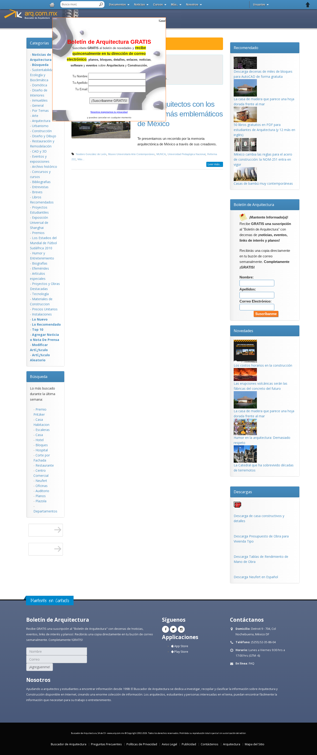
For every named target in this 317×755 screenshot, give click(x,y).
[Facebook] (165, 629)
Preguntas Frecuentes (106, 744)
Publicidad (189, 744)
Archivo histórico (44, 166)
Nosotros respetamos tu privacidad (109, 112)
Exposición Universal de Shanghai (39, 222)
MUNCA (161, 154)
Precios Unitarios (45, 309)
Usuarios (259, 4)
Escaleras (43, 429)
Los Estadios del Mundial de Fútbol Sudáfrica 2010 (43, 243)
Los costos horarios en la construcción (263, 365)
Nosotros (192, 4)
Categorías (39, 43)
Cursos (158, 4)
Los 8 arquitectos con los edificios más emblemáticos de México (180, 114)
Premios (38, 233)
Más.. (174, 4)
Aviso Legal (169, 744)
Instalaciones (42, 314)
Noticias (139, 4)
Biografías (39, 263)
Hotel (40, 440)
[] (162, 20)
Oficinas (42, 486)
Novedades (243, 330)
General (38, 105)
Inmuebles (40, 100)
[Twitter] (173, 629)
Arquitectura (41, 121)
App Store (181, 646)
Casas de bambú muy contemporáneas (263, 183)
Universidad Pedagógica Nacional (186, 154)
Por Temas (40, 110)
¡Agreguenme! (39, 667)
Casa (39, 435)
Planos (41, 496)
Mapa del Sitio (254, 744)
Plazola (41, 501)
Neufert (41, 480)
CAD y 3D (39, 151)
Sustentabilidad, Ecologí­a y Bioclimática (43, 75)
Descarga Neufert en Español (256, 577)
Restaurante (45, 465)
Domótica (39, 85)
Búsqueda (38, 376)
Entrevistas (40, 187)
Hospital (42, 450)
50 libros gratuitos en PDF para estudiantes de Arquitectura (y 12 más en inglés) (264, 129)
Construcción (42, 131)
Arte (35, 115)
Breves (37, 192)
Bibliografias (41, 182)
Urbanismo (40, 126)
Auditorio (42, 491)
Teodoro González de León (91, 154)
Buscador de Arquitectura (68, 744)
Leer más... (215, 164)
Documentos (117, 4)
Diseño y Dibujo (44, 136)
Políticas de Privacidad (141, 744)
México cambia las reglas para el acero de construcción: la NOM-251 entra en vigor (263, 159)
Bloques (42, 445)
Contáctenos (209, 744)
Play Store (181, 652)
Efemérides (40, 268)
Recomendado (246, 47)
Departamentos (45, 511)
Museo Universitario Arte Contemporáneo (131, 154)
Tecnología (40, 294)
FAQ (251, 663)
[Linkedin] (181, 629)
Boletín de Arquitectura (254, 204)
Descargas (243, 491)
